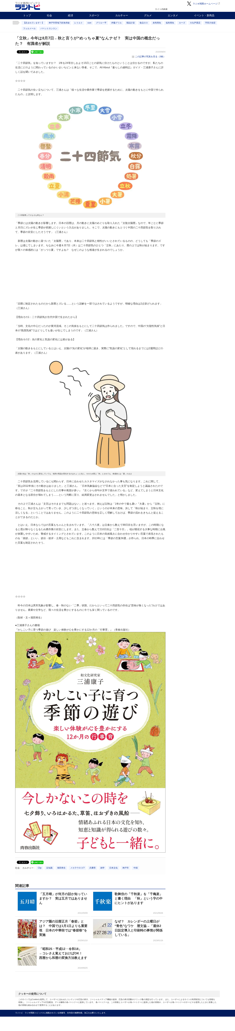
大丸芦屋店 (195, 23)
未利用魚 (157, 23)
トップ (27, 15)
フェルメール (29, 28)
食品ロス (144, 23)
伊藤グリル (116, 23)
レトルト (78, 23)
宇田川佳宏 (210, 23)
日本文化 (113, 868)
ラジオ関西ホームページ (205, 4)
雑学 (102, 868)
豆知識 (49, 868)
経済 (70, 15)
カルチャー (121, 15)
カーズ (182, 23)
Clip (39, 868)
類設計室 (130, 23)
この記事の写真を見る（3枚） (150, 56)
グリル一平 (101, 23)
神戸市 (125, 868)
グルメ (148, 15)
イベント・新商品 (204, 15)
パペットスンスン (48, 28)
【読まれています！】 (33, 23)
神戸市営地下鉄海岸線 (59, 23)
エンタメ (173, 15)
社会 (49, 15)
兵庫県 (92, 868)
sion (89, 23)
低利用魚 (170, 23)
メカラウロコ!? (77, 868)
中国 (135, 868)
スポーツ (94, 15)
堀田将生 (61, 868)
